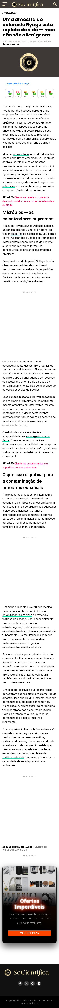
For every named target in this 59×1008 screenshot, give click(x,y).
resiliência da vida (13, 757)
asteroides (8, 186)
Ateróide (41, 847)
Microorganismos (15, 850)
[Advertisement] (29, 323)
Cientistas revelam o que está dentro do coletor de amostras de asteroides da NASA (28, 201)
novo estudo (21, 154)
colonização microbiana (17, 615)
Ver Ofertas (29, 933)
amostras (16, 233)
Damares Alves (10, 44)
